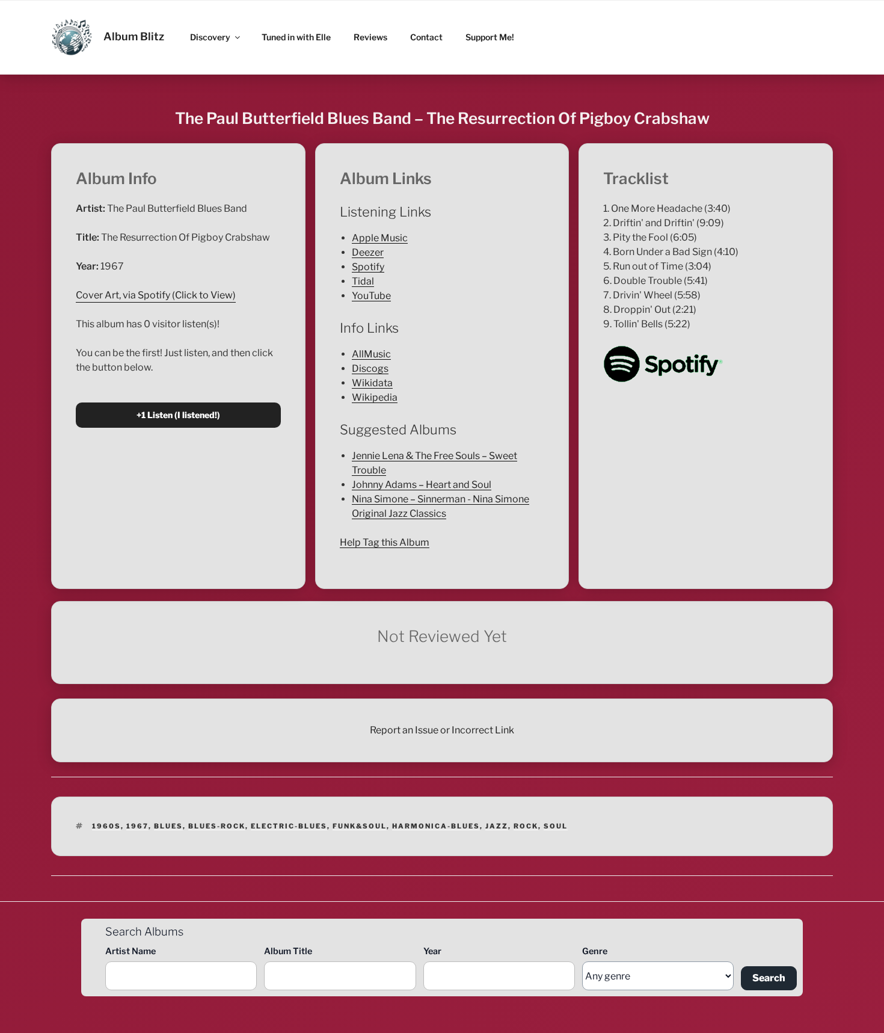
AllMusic (371, 354)
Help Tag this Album (384, 542)
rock (526, 826)
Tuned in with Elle (296, 37)
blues (168, 826)
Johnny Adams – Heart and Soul (421, 484)
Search (768, 978)
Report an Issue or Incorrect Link (442, 730)
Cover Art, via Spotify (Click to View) (156, 295)
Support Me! (489, 37)
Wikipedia (374, 397)
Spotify (368, 267)
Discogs (370, 368)
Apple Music (380, 238)
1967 (137, 826)
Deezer (368, 252)
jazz (496, 826)
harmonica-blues (436, 826)
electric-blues (289, 826)
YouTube (371, 295)
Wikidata (372, 383)
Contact (426, 37)
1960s (106, 826)
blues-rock (216, 826)
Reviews (370, 37)
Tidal (363, 281)
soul (556, 826)
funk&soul (360, 826)
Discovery (210, 37)
